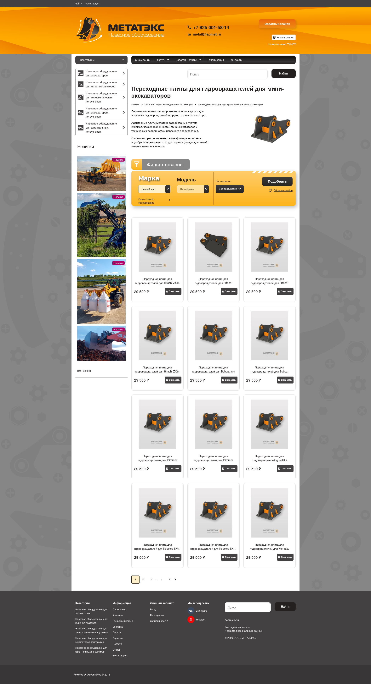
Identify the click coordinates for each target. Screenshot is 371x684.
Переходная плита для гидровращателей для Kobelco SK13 (213, 546)
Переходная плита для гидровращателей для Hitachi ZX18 (157, 369)
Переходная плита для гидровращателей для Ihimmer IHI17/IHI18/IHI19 (213, 460)
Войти (78, 3)
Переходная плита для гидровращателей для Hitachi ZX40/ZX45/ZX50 (269, 283)
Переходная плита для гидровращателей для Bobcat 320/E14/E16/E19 (269, 371)
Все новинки (84, 370)
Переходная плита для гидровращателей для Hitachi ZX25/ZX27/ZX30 (213, 283)
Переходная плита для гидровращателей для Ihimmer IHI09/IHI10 (157, 460)
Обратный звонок (277, 24)
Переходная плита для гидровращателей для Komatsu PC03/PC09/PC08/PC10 (269, 548)
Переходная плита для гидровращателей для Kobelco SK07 (157, 546)
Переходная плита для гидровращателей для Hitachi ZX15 (157, 281)
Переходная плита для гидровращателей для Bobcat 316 (213, 369)
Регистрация (92, 3)
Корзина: (285, 37)
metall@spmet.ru (207, 34)
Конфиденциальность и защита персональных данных (243, 629)
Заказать (174, 291)
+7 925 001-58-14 (211, 27)
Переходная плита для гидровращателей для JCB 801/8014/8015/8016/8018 (270, 460)
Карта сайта (232, 620)
